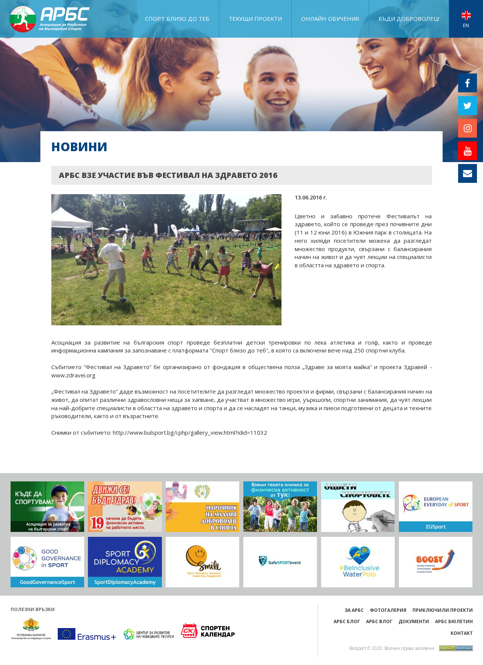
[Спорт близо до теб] (47, 506)
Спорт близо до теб (177, 18)
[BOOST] (435, 562)
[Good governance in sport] (47, 562)
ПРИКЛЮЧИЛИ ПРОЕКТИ (442, 610)
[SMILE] (202, 562)
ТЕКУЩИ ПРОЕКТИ (255, 18)
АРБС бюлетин (454, 621)
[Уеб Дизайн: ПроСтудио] (454, 647)
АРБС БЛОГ (347, 621)
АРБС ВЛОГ (379, 621)
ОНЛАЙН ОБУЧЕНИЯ (330, 18)
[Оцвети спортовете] (358, 506)
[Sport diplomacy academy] (125, 562)
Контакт (462, 633)
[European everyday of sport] (435, 506)
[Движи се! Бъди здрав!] (125, 506)
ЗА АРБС (354, 610)
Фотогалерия (388, 610)
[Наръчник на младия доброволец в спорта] (202, 506)
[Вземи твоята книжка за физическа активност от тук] (280, 506)
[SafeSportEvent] (280, 562)
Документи (413, 621)
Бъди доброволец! (408, 18)
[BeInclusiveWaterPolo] (358, 562)
